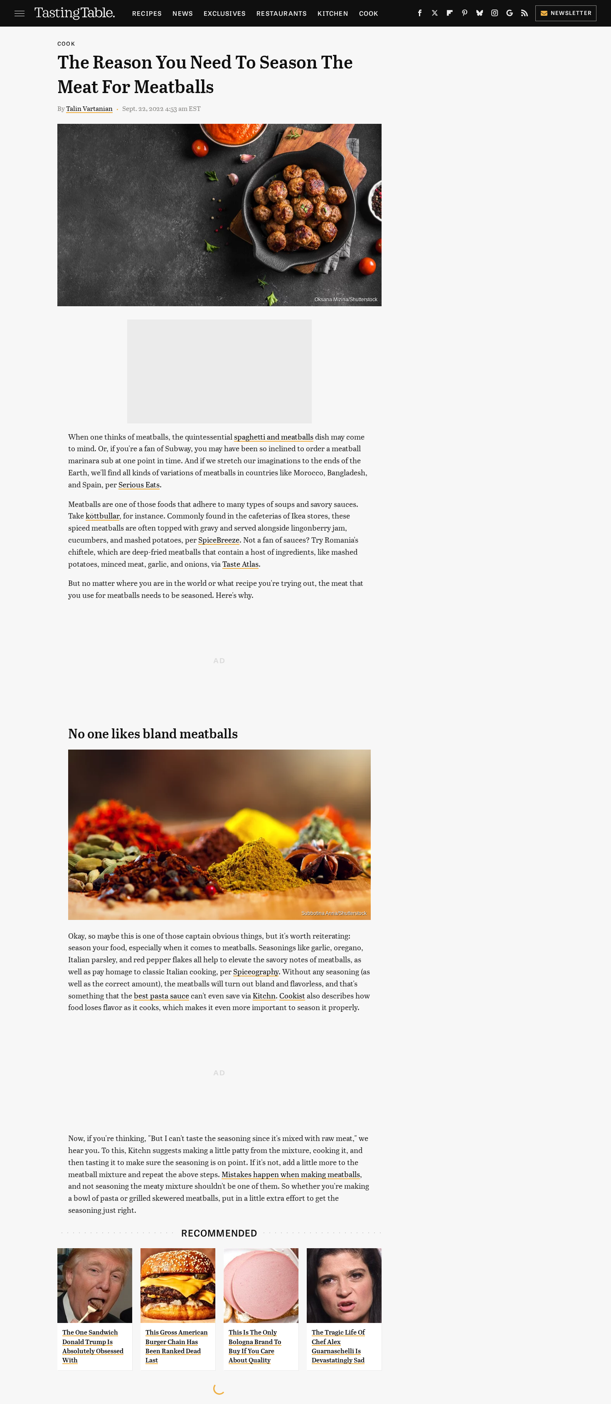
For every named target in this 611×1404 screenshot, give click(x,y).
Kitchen (333, 13)
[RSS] (524, 14)
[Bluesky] (479, 14)
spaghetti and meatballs (273, 436)
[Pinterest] (465, 14)
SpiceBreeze (218, 539)
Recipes (147, 13)
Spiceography (255, 971)
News (182, 13)
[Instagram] (494, 14)
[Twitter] (435, 14)
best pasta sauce (161, 995)
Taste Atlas (240, 563)
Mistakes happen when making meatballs (291, 1174)
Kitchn (264, 995)
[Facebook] (420, 14)
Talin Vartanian (89, 108)
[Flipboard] (450, 14)
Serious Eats (139, 484)
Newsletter (571, 13)
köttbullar (102, 515)
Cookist (292, 995)
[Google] (509, 14)
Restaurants (281, 13)
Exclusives (225, 13)
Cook (369, 13)
